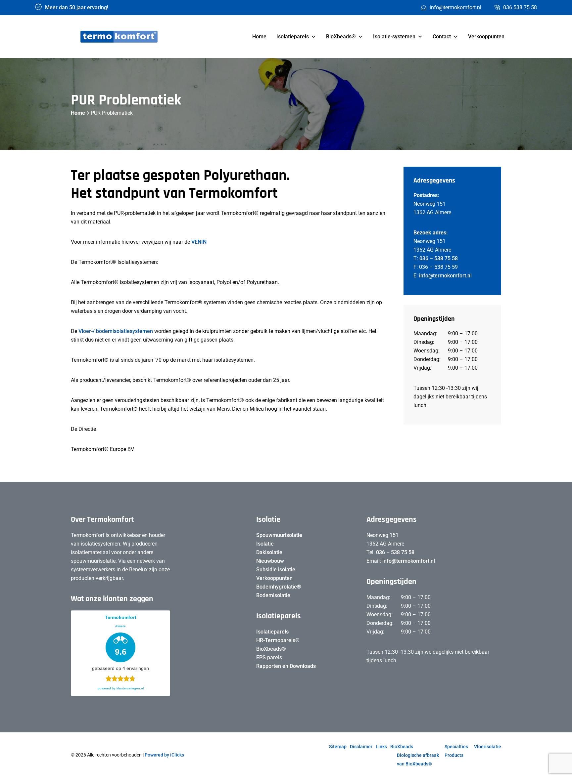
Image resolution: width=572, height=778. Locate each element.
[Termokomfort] (119, 36)
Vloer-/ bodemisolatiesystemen (116, 331)
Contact (442, 36)
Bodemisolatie (273, 595)
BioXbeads (401, 746)
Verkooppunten (486, 36)
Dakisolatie (269, 552)
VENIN (199, 242)
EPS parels (269, 657)
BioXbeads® (341, 36)
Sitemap (338, 746)
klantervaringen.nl (130, 688)
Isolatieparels (292, 36)
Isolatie (265, 544)
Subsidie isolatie (275, 569)
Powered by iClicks (164, 755)
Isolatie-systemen (394, 36)
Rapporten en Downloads (286, 666)
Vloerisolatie (487, 746)
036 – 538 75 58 (438, 258)
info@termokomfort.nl (445, 275)
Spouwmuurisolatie (279, 535)
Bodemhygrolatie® (278, 587)
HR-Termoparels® (278, 640)
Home (259, 36)
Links (381, 746)
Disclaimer (361, 746)
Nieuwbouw (270, 561)
